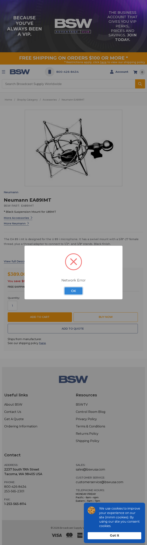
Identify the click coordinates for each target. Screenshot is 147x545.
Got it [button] (114, 535)
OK (73, 291)
